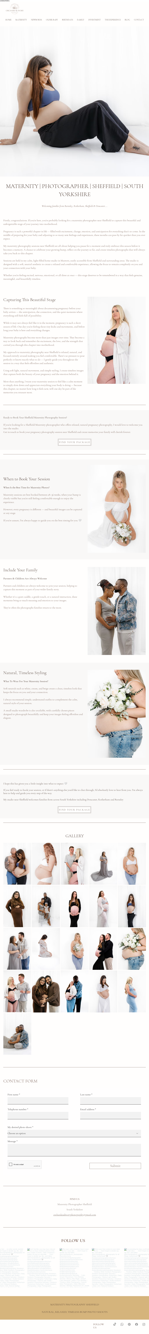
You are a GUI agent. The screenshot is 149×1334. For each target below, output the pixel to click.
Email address (87, 1109)
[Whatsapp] (122, 1324)
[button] (36, 20)
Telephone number (17, 1109)
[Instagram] (144, 1324)
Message (12, 1141)
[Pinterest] (129, 1324)
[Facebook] (136, 1324)
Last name (85, 1094)
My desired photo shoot (20, 1127)
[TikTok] (115, 1324)
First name (13, 1094)
